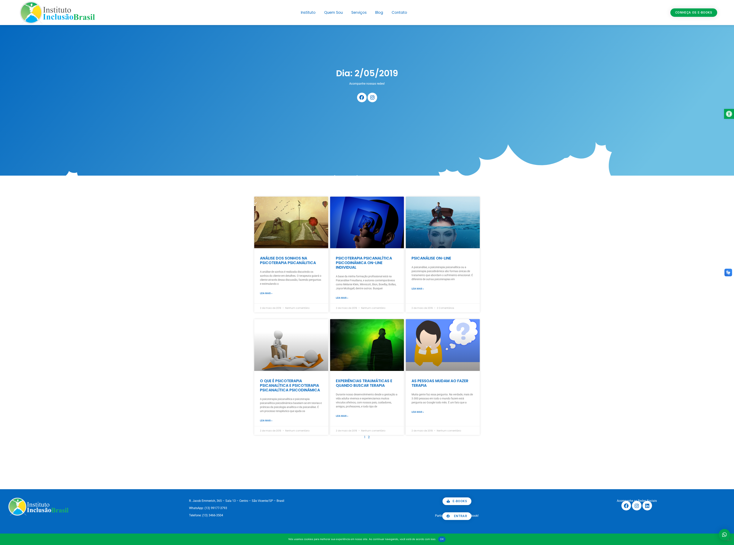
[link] (729, 114)
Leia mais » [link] (266, 293)
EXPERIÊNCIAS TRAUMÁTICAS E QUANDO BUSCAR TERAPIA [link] (364, 383)
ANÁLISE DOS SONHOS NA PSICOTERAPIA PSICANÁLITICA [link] (288, 260)
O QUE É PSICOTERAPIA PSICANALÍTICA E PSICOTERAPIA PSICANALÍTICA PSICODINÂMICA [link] (290, 385)
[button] (724, 534)
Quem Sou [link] (333, 12)
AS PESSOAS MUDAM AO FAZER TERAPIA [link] (440, 383)
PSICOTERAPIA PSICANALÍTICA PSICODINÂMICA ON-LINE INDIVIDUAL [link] (364, 262)
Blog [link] (379, 12)
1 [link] (364, 437)
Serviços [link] (359, 12)
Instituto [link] (308, 12)
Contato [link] (399, 12)
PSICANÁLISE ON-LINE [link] (431, 258)
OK (442, 539)
